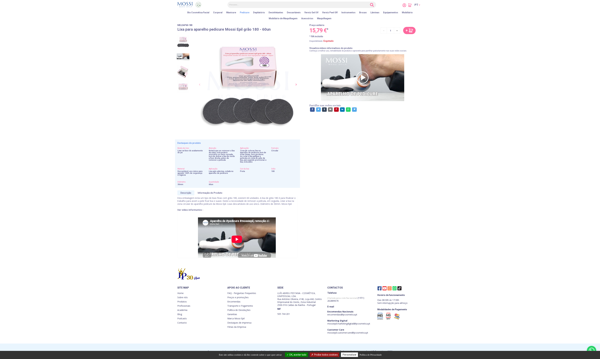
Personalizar (349, 354)
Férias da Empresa (236, 326)
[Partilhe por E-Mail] (330, 109)
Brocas (363, 12)
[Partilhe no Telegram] (354, 109)
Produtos (182, 301)
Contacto (182, 322)
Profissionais (183, 305)
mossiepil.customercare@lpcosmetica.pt (347, 332)
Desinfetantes (276, 12)
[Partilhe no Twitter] (318, 109)
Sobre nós (182, 297)
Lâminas (374, 12)
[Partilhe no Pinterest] (336, 109)
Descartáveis (294, 12)
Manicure (231, 12)
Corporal (217, 12)
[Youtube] (384, 288)
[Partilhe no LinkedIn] (342, 109)
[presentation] (199, 84)
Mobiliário (407, 12)
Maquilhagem (324, 18)
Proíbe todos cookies (325, 354)
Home (180, 293)
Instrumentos (348, 12)
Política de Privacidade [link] (371, 355)
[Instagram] (389, 288)
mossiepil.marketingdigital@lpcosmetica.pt (348, 323)
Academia (182, 310)
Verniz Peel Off (330, 12)
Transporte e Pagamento (240, 305)
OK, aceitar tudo (297, 354)
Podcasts (182, 318)
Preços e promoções (238, 297)
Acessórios (307, 18)
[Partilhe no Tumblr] (324, 109)
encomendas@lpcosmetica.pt (342, 314)
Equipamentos (390, 12)
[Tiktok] (399, 289)
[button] (417, 5)
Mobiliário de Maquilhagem (283, 18)
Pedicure (244, 12)
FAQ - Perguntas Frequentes (241, 293)
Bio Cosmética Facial (198, 12)
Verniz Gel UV (311, 12)
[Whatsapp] (394, 288)
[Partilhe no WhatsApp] (348, 109)
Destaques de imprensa (239, 322)
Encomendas (233, 301)
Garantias (232, 314)
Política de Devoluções (238, 310)
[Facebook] (379, 288)
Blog (179, 314)
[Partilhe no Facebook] (312, 109)
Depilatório (259, 12)
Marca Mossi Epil (236, 318)
